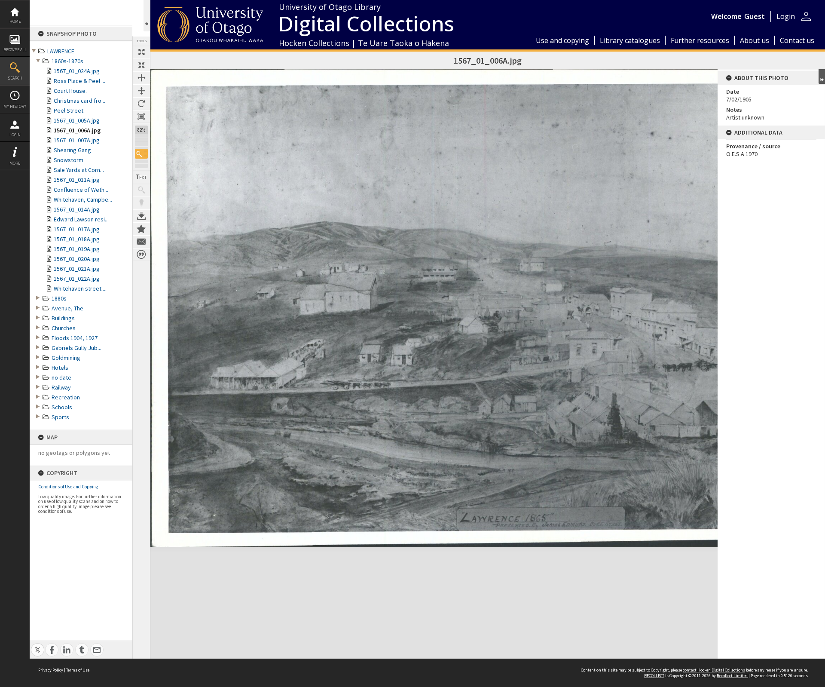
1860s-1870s (67, 61)
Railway (61, 387)
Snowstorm (68, 160)
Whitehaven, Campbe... (83, 199)
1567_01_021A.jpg (77, 269)
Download (141, 215)
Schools (62, 407)
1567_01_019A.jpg (77, 249)
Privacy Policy (50, 670)
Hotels (60, 367)
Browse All (15, 49)
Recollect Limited (732, 675)
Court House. (70, 91)
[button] (141, 154)
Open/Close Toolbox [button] (147, 15)
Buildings (63, 318)
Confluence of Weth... (81, 189)
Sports (60, 417)
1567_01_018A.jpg (77, 239)
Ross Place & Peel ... (79, 81)
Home (15, 21)
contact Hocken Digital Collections (714, 670)
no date (61, 377)
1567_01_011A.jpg (77, 180)
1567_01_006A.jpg (77, 130)
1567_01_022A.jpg (77, 278)
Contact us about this (141, 241)
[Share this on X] (37, 645)
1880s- (60, 298)
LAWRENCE (60, 51)
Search (15, 78)
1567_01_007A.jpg (77, 140)
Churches (64, 328)
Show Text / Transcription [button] (141, 177)
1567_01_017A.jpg (77, 229)
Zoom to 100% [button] (141, 116)
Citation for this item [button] (141, 254)
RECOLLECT (654, 675)
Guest (754, 16)
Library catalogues (630, 40)
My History (14, 106)
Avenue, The (67, 308)
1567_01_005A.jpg (77, 120)
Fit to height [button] (141, 90)
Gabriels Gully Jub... (76, 348)
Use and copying (562, 40)
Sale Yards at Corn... (79, 170)
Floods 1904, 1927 (75, 338)
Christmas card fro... (79, 100)
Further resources (700, 40)
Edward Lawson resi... (81, 219)
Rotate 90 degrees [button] (141, 103)
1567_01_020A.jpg (77, 259)
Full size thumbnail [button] (141, 52)
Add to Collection (141, 228)
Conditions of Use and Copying (68, 487)
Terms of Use (77, 670)
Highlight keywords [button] (141, 202)
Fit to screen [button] (141, 64)
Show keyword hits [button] (141, 190)
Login (15, 135)
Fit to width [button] (141, 77)
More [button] (14, 163)
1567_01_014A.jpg (77, 209)
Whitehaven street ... (80, 288)
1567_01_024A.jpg (77, 71)
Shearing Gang (72, 150)
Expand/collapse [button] (822, 76)
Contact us (797, 40)
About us (754, 40)
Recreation (66, 397)
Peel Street (68, 110)
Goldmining (66, 358)
